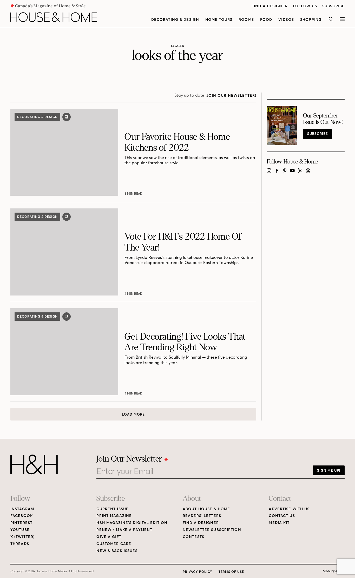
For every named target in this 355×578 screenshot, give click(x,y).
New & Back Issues (116, 551)
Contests (193, 537)
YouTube (20, 530)
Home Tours (218, 19)
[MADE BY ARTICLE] (334, 571)
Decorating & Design (175, 19)
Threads (19, 544)
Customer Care (113, 544)
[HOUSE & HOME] (53, 17)
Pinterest (21, 523)
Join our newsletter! (231, 95)
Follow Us (305, 6)
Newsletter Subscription (212, 530)
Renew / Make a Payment (124, 530)
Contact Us (282, 516)
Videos (286, 19)
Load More (133, 414)
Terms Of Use (231, 572)
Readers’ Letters (202, 516)
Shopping (311, 19)
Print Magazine (114, 516)
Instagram (22, 509)
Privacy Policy (197, 572)
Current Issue (112, 509)
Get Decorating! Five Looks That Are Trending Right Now (185, 342)
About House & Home (206, 509)
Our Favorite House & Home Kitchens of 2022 (177, 142)
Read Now (133, 193)
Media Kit (279, 523)
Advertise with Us (289, 509)
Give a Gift (108, 537)
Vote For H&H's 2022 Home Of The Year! (182, 242)
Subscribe (333, 6)
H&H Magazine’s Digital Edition (131, 523)
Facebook (21, 516)
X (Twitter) (22, 537)
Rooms (246, 19)
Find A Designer (270, 6)
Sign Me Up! (328, 470)
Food (266, 19)
